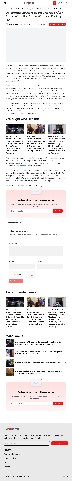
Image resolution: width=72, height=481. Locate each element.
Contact (7, 467)
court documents (51, 106)
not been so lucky (24, 166)
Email (40, 261)
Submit (57, 211)
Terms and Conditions (13, 454)
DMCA (6, 462)
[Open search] (54, 3)
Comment (14, 243)
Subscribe (59, 443)
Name (12, 261)
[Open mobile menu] (5, 3)
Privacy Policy (10, 458)
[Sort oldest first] (20, 222)
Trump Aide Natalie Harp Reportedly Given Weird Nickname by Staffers (40, 363)
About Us (8, 450)
